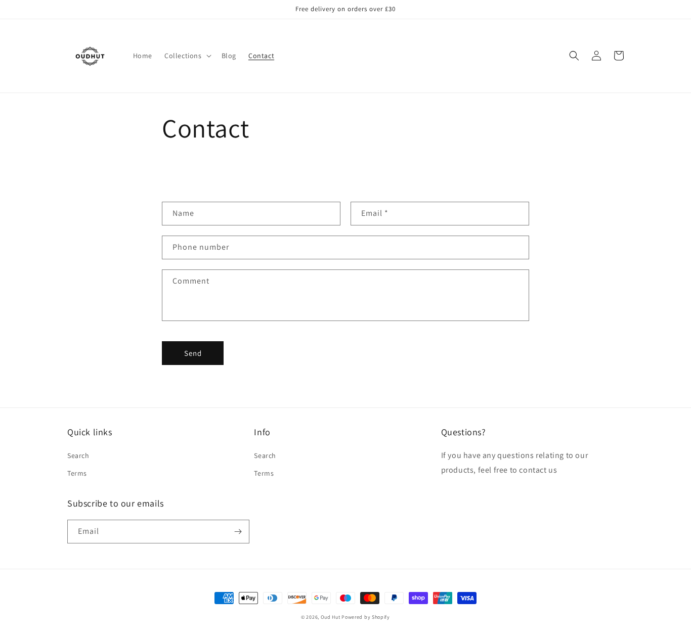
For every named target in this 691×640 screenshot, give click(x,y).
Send (193, 353)
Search (78, 455)
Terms (77, 473)
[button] (186, 55)
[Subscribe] (238, 531)
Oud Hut (331, 617)
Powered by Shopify (365, 617)
